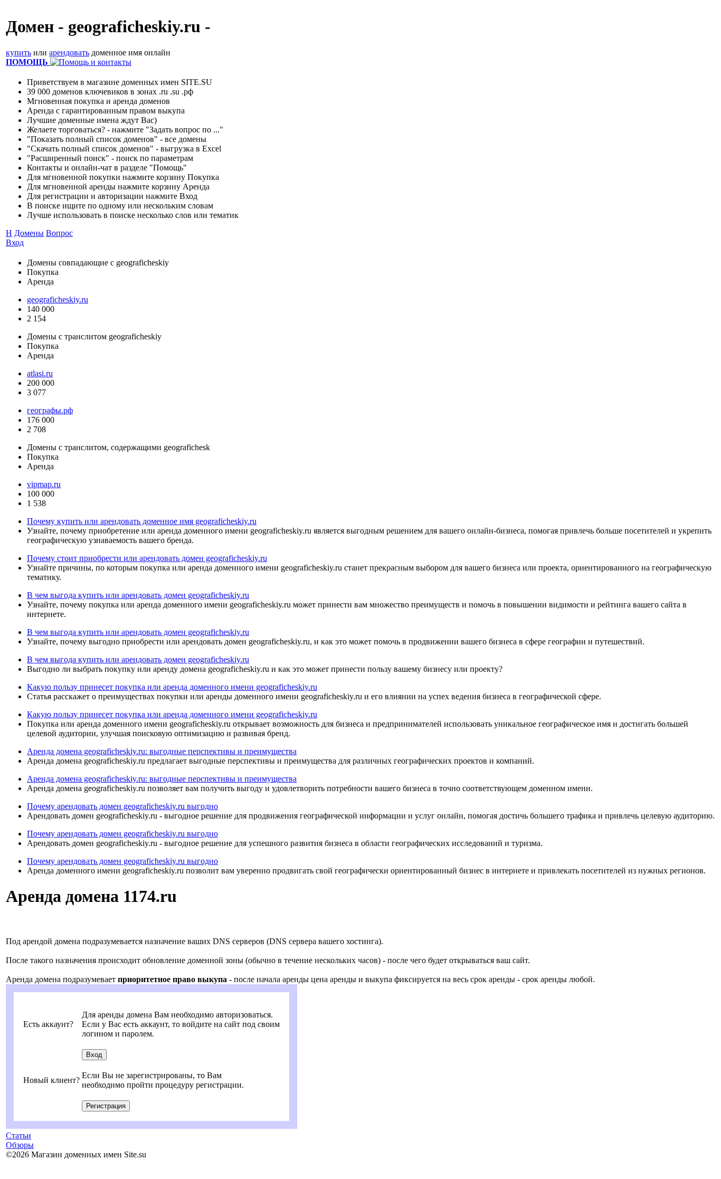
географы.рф (50, 410)
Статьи (18, 1135)
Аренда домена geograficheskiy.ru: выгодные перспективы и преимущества (162, 751)
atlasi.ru (40, 373)
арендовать (69, 52)
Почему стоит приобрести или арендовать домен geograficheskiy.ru (147, 558)
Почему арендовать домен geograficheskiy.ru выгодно (122, 806)
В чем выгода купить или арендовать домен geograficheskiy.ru (138, 595)
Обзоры (20, 1144)
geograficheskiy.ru (57, 299)
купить (18, 52)
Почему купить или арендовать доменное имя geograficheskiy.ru (142, 521)
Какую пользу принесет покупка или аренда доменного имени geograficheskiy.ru (172, 686)
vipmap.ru (44, 484)
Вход (15, 242)
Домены (29, 233)
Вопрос (59, 233)
